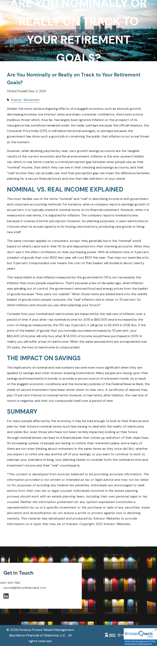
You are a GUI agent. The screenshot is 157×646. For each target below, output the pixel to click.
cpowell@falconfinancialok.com (24, 587)
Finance (16, 100)
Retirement (32, 100)
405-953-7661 (10, 583)
